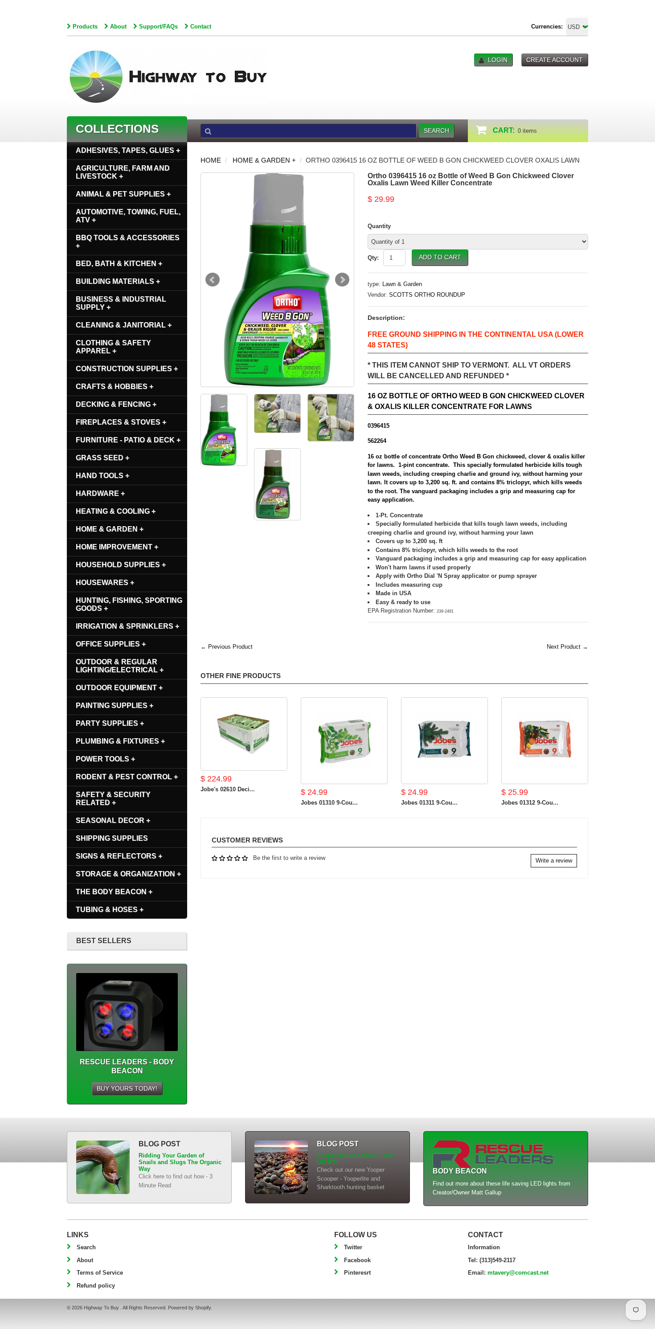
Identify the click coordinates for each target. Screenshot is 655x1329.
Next (342, 280)
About (118, 26)
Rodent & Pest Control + (127, 777)
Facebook (357, 1260)
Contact (200, 26)
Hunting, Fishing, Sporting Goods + (129, 604)
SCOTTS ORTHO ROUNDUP (427, 294)
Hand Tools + (102, 475)
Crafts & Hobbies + (114, 386)
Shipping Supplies (112, 838)
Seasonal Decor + (113, 820)
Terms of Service (100, 1272)
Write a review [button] (554, 860)
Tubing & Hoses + (109, 909)
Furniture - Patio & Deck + (128, 440)
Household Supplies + (121, 564)
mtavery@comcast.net (518, 1272)
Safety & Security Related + (113, 798)
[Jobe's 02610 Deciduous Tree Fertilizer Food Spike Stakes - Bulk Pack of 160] (244, 734)
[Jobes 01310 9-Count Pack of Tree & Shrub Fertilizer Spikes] (344, 740)
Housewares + (105, 582)
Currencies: (547, 26)
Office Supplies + (111, 644)
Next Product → (567, 646)
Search (86, 1247)
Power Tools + (105, 759)
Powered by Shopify (189, 1307)
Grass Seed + (102, 458)
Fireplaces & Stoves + (121, 422)
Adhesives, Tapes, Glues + (128, 150)
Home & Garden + (264, 160)
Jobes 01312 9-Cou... (529, 802)
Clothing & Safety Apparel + (113, 347)
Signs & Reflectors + (119, 856)
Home (211, 160)
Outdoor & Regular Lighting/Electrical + (120, 666)
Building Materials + (118, 281)
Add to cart (440, 257)
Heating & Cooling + (116, 511)
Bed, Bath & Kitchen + (119, 263)
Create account (554, 59)
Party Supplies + (110, 723)
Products (85, 26)
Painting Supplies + (114, 705)
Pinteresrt (357, 1272)
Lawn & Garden (402, 284)
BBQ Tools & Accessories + (128, 241)
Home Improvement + (117, 547)
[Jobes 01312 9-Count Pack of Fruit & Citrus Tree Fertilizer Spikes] (544, 740)
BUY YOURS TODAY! (127, 1088)
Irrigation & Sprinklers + (127, 626)
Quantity (379, 226)
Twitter (353, 1247)
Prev (212, 280)
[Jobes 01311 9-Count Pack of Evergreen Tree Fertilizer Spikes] (444, 740)
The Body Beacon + (114, 892)
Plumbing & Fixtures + (120, 741)
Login (498, 59)
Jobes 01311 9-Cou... (429, 802)
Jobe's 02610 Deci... (228, 789)
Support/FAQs (158, 26)
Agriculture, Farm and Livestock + (123, 172)
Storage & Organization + (128, 874)
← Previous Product (227, 646)
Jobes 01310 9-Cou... (329, 802)
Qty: (373, 257)
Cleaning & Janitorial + (124, 325)
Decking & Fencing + (116, 404)
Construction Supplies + (127, 368)
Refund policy (96, 1285)
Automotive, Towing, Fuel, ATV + (128, 216)
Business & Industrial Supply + (121, 303)
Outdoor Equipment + (119, 687)
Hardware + (100, 493)
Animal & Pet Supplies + (123, 194)
